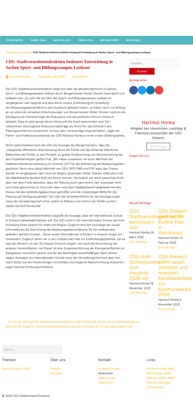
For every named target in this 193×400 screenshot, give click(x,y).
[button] (133, 90)
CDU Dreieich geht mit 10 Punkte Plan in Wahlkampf (172, 222)
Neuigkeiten (80, 76)
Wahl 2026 (38, 40)
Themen (9, 360)
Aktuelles (62, 40)
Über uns (85, 40)
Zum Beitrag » (138, 242)
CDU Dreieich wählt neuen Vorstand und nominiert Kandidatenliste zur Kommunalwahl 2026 (175, 275)
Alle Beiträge (158, 146)
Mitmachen (109, 40)
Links (151, 360)
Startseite (14, 40)
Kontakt (133, 40)
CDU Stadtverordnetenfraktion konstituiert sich (156, 219)
